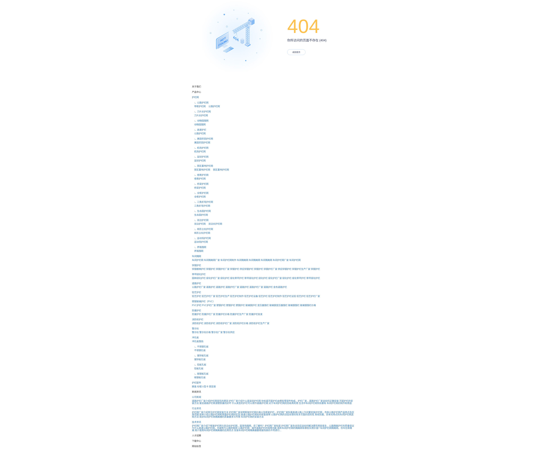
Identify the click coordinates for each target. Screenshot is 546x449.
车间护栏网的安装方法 (252, 417)
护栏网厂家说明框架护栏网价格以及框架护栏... (252, 412)
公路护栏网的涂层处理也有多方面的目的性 (292, 414)
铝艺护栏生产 (222, 296)
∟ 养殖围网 (199, 247)
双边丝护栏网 (214, 224)
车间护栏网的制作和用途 (339, 403)
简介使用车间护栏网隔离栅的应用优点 (214, 430)
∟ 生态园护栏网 (201, 211)
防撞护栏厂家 (208, 314)
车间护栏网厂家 (281, 260)
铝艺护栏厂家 (208, 296)
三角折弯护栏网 (201, 206)
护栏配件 (196, 383)
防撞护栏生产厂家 (239, 314)
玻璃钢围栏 (293, 305)
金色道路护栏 (280, 287)
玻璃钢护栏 (251, 305)
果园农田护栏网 (201, 142)
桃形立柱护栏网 (201, 233)
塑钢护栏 (221, 305)
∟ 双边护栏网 (200, 220)
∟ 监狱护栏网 (200, 157)
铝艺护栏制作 (237, 296)
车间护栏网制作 (228, 260)
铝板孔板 (197, 368)
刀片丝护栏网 (200, 115)
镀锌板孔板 (199, 359)
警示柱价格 (205, 332)
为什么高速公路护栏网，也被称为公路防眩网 (214, 428)
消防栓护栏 (197, 319)
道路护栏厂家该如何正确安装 (324, 401)
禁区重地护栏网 (201, 170)
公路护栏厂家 (199, 287)
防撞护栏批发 (255, 314)
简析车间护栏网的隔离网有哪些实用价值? (298, 428)
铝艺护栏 (196, 292)
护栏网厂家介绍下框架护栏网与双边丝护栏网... (215, 426)
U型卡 (205, 386)
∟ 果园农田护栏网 (202, 139)
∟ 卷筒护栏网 (200, 175)
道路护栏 (196, 283)
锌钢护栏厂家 (222, 269)
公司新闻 (196, 397)
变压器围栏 (263, 305)
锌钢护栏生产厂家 (301, 269)
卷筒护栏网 (199, 178)
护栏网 (195, 97)
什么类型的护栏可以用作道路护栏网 (250, 403)
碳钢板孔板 (199, 377)
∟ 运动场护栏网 (201, 238)
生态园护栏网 (200, 215)
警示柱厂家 (217, 332)
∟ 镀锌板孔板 (200, 355)
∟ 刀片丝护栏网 (201, 111)
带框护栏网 (199, 106)
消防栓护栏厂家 (224, 323)
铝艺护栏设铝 (289, 296)
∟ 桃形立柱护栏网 (202, 229)
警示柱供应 (229, 332)
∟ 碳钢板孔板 (200, 374)
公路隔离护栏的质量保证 (341, 426)
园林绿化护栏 (199, 278)
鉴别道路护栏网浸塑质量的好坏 (215, 403)
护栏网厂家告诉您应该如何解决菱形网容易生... (304, 426)
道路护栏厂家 (232, 287)
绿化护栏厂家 (213, 278)
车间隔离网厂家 (212, 260)
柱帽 (199, 386)
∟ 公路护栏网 (200, 102)
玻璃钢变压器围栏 (278, 305)
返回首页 (296, 52)
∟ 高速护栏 (199, 130)
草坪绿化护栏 (199, 274)
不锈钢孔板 (199, 350)
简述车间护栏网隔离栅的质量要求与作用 (219, 417)
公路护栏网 (213, 106)
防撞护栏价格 (222, 314)
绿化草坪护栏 (237, 278)
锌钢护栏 (196, 265)
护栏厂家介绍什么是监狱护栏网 (245, 401)
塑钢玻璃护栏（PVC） (203, 301)
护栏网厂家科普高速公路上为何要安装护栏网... (300, 412)
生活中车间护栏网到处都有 (312, 403)
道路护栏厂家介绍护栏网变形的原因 (210, 401)
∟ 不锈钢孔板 (200, 346)
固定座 (212, 386)
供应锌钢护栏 (246, 269)
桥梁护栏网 (199, 188)
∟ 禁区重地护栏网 (202, 166)
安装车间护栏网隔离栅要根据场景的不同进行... (257, 430)
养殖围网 (197, 251)
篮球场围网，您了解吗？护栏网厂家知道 (260, 426)
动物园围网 (199, 124)
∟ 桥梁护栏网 (200, 184)
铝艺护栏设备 (251, 296)
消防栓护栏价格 (240, 323)
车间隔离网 (242, 260)
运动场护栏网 (200, 242)
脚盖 (194, 386)
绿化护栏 (224, 278)
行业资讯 (196, 408)
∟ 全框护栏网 (200, 193)
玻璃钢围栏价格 (308, 305)
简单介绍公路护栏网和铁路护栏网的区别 (219, 414)
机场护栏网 (199, 151)
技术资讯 (196, 422)
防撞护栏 (196, 310)
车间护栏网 (197, 260)
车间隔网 (196, 256)
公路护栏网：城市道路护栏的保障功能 (257, 428)
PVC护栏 (196, 305)
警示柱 (195, 328)
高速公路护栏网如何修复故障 (255, 414)
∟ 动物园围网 (200, 120)
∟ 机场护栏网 (200, 148)
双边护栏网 (199, 224)
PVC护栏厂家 (209, 305)
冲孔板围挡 (197, 341)
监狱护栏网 (199, 160)
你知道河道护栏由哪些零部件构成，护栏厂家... (285, 401)
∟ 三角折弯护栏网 (202, 202)
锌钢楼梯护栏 (199, 269)
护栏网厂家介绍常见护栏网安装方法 (210, 412)
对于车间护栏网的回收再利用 (283, 403)
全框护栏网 (199, 197)
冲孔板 (195, 337)
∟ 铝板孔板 (199, 364)
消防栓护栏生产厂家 (259, 323)
